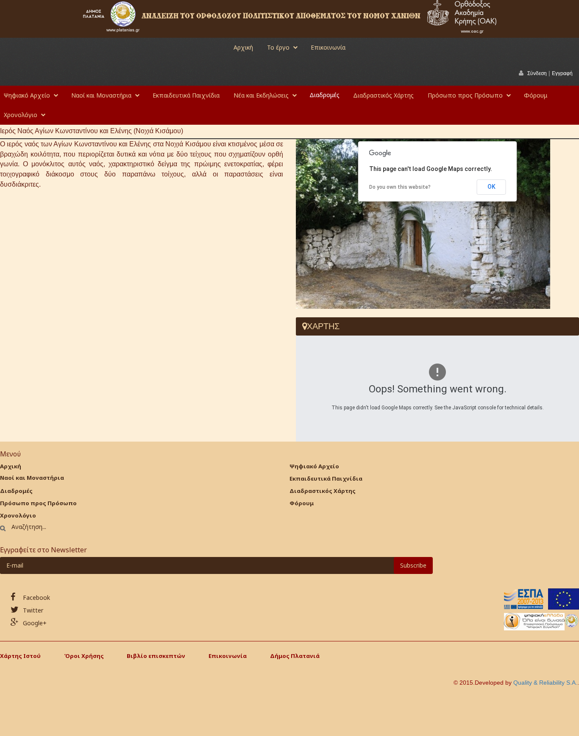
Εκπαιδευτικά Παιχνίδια (186, 95)
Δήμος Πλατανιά (295, 656)
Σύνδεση (537, 73)
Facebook (35, 597)
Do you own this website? (400, 187)
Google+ (34, 623)
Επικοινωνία (328, 47)
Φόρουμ (535, 95)
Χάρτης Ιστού (20, 656)
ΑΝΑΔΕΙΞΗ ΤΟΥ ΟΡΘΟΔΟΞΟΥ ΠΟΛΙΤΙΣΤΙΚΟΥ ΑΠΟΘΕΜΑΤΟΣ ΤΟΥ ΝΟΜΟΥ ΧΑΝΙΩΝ (282, 16)
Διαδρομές (324, 95)
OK (491, 186)
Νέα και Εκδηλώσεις (261, 95)
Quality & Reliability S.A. (545, 682)
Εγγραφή (562, 73)
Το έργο (278, 47)
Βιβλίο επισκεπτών (156, 656)
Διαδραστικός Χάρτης (383, 95)
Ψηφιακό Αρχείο (27, 95)
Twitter (32, 610)
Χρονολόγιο (20, 115)
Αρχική (243, 47)
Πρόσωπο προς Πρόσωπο (465, 95)
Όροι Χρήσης (84, 656)
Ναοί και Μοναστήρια (101, 95)
